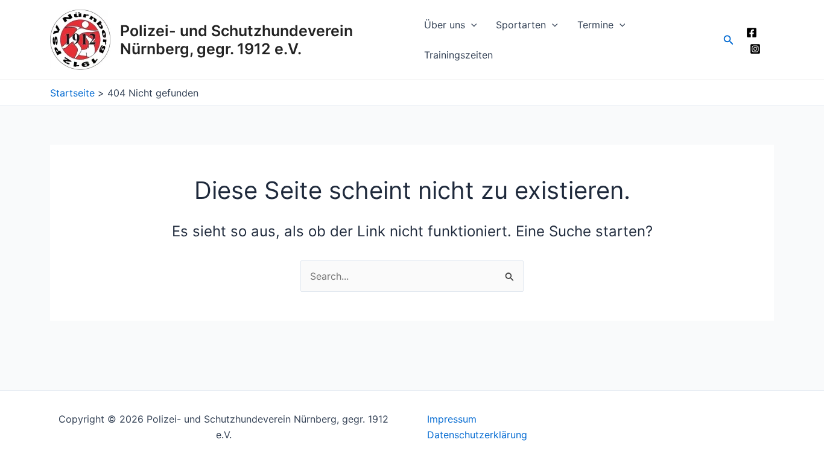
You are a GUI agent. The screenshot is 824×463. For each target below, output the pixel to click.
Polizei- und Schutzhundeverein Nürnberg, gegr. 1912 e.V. (236, 40)
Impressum (452, 419)
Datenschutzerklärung (477, 435)
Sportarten (521, 25)
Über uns (444, 25)
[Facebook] (751, 32)
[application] (471, 25)
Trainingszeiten (458, 55)
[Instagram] (755, 48)
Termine (595, 25)
